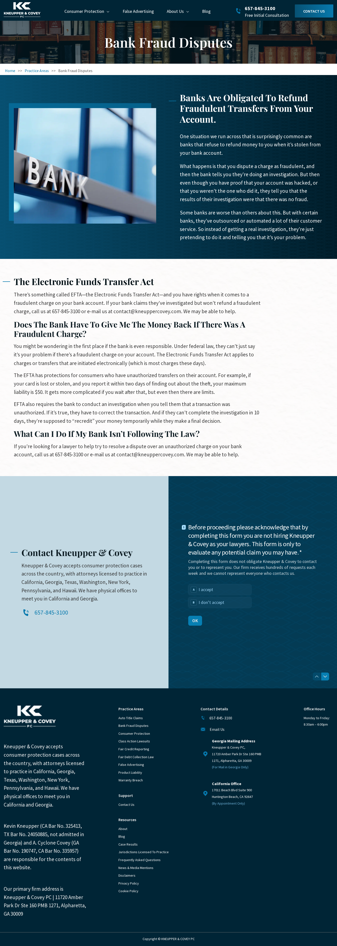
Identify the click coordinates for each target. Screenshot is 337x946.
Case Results (128, 844)
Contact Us (314, 11)
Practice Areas (37, 70)
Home (10, 70)
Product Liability (130, 772)
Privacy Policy (128, 883)
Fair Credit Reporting (133, 749)
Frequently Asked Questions (139, 860)
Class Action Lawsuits (134, 741)
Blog (206, 11)
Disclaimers (126, 875)
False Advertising (138, 11)
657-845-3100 (260, 8)
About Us (175, 11)
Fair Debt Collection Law (136, 757)
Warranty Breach (130, 780)
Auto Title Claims (130, 718)
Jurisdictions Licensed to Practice (143, 852)
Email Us (217, 729)
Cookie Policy (128, 891)
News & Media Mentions (135, 868)
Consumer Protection (84, 11)
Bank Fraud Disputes (133, 725)
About (122, 829)
